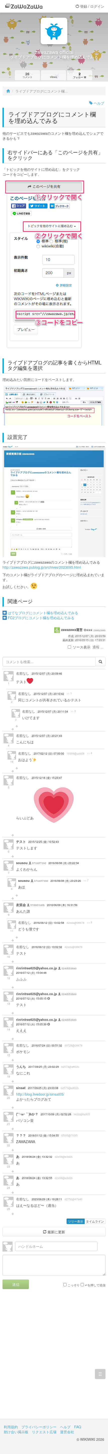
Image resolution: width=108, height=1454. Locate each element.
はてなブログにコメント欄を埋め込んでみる (43, 612)
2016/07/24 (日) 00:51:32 (47, 1045)
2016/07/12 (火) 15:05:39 (31, 1024)
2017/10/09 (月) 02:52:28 (56, 1114)
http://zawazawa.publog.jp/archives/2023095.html (42, 567)
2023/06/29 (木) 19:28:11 (47, 1199)
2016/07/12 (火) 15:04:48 (31, 973)
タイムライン (95, 1221)
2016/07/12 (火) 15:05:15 (31, 998)
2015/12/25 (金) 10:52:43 (43, 842)
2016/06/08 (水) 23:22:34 (63, 863)
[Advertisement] (54, 1358)
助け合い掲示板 (16, 1431)
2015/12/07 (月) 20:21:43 (47, 736)
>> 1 (69, 693)
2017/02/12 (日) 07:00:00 (49, 753)
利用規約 (11, 1426)
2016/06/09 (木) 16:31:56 (62, 905)
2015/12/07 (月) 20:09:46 (47, 673)
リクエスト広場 (44, 1431)
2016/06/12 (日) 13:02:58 (49, 923)
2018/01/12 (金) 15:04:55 (43, 1135)
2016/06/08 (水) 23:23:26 (65, 881)
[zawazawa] (24, 6)
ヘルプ (98, 102)
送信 (15, 1284)
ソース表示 (81, 646)
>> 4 (89, 753)
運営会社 (67, 1431)
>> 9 (89, 922)
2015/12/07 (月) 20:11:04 (53, 711)
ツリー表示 (75, 1221)
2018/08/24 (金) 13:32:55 (37, 1178)
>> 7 (86, 880)
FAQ (77, 1426)
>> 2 (73, 711)
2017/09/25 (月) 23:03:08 (43, 1088)
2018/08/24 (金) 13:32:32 (37, 1157)
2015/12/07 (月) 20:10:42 (49, 694)
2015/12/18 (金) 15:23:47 (47, 778)
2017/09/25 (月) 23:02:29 (43, 1067)
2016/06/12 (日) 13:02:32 (47, 947)
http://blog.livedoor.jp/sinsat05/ (40, 1094)
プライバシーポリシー (39, 1426)
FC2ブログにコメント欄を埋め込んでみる (41, 617)
